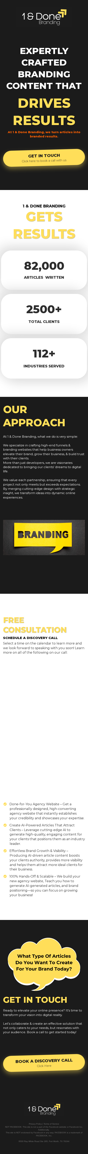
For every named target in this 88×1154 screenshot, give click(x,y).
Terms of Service (51, 1124)
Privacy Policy (35, 1124)
